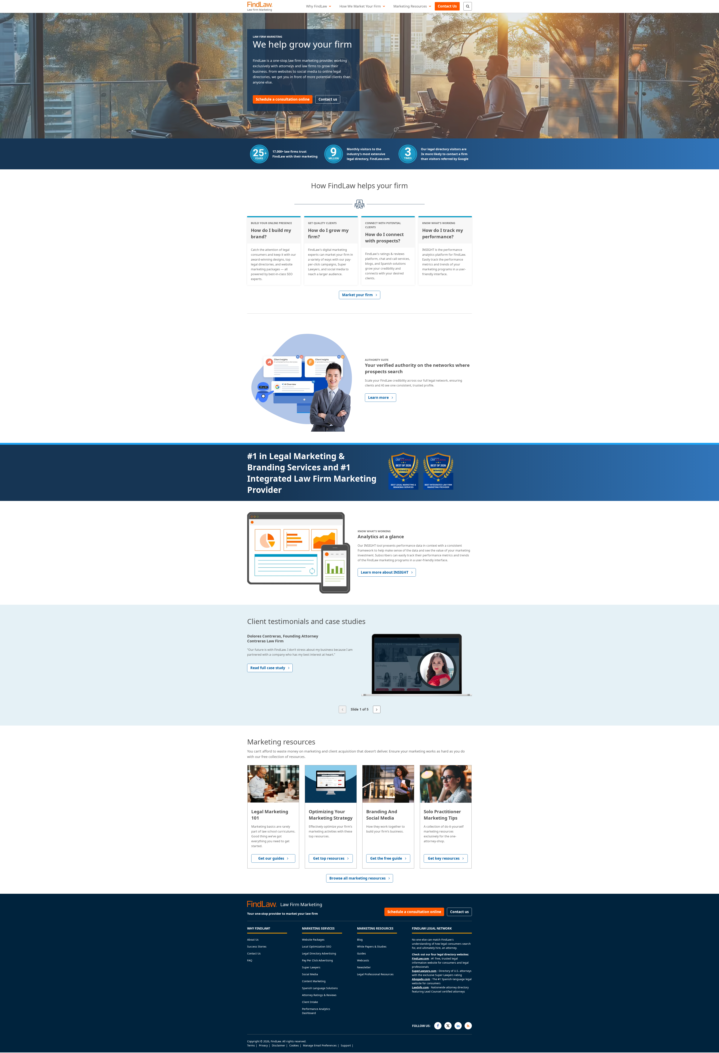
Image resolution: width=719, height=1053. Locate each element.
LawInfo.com (420, 987)
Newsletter (364, 967)
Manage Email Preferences (320, 1045)
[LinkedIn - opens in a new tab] (458, 1025)
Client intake (310, 1002)
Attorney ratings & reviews (319, 995)
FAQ (249, 960)
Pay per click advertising (317, 960)
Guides (361, 953)
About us (253, 939)
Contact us (254, 953)
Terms (251, 1045)
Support (346, 1045)
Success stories (256, 946)
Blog (360, 939)
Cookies (294, 1045)
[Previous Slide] (342, 709)
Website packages (313, 939)
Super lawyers (311, 967)
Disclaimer (278, 1045)
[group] (359, 670)
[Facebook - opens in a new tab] (438, 1025)
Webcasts (363, 960)
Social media (310, 974)
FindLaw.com (420, 958)
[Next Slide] (376, 709)
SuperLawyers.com (424, 971)
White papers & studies (371, 946)
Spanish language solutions (320, 988)
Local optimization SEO (316, 946)
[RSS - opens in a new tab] (468, 1025)
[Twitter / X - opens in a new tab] (448, 1025)
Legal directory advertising (319, 953)
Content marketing (314, 981)
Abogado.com (421, 979)
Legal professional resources (375, 974)
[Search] (467, 6)
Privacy (263, 1045)
